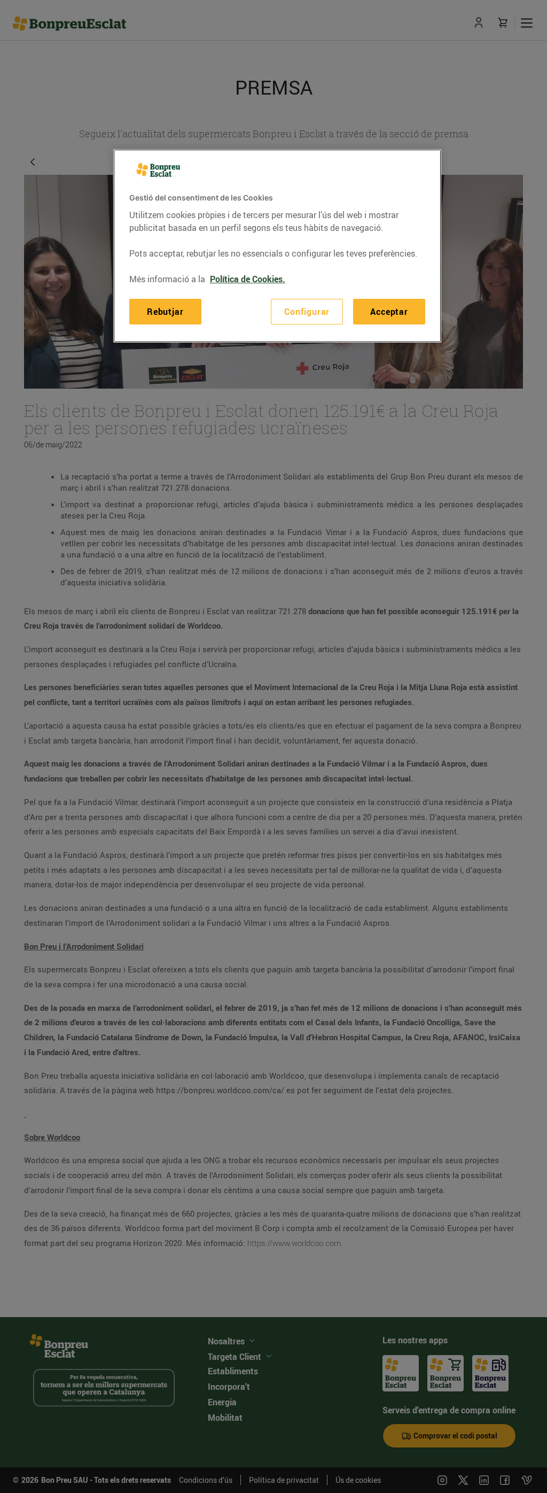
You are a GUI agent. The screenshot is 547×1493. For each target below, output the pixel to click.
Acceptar (389, 312)
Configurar (307, 312)
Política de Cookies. (247, 279)
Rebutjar (165, 312)
